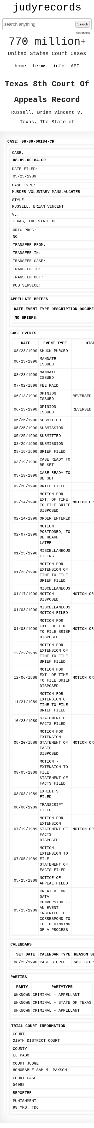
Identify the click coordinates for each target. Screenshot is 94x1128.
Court (19, 1034)
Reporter (22, 1093)
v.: (15, 215)
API (75, 66)
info (58, 66)
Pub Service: (27, 285)
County (20, 1049)
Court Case (24, 1078)
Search (82, 24)
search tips (83, 32)
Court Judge (26, 1063)
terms (39, 66)
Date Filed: (25, 169)
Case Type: (24, 185)
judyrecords (47, 8)
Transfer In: (27, 253)
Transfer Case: (29, 261)
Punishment (24, 1101)
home (20, 66)
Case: (18, 153)
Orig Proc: (24, 230)
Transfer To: (27, 269)
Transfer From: (29, 245)
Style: (19, 200)
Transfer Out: (28, 277)
